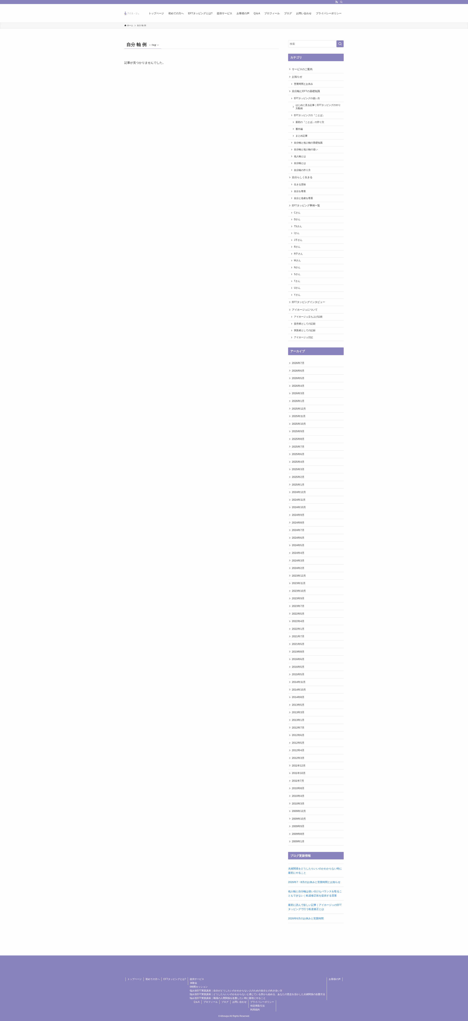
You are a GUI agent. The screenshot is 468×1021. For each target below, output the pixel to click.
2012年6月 (298, 735)
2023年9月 (298, 598)
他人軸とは (300, 156)
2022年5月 (298, 613)
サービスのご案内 (302, 69)
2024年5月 (298, 545)
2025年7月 (298, 446)
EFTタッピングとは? (174, 979)
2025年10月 (299, 423)
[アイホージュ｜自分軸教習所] (131, 13)
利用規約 (255, 1009)
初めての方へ (153, 979)
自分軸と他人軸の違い (306, 149)
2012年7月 (298, 727)
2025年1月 (298, 484)
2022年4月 (298, 621)
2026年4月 (298, 385)
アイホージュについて (305, 309)
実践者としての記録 (304, 330)
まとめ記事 (301, 136)
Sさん (297, 274)
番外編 (299, 129)
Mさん (297, 260)
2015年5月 (298, 674)
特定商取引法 (257, 1005)
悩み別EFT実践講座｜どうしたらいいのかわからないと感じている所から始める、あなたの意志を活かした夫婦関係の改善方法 (257, 994)
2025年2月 (298, 476)
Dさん (297, 219)
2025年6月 (298, 454)
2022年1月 (298, 628)
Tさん (297, 281)
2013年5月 (298, 704)
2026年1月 (298, 400)
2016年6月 (298, 659)
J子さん (298, 240)
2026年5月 (298, 378)
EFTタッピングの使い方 (307, 98)
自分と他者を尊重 (303, 198)
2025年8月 (298, 438)
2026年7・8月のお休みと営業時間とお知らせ (314, 882)
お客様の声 (335, 979)
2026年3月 (298, 393)
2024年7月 (298, 530)
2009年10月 (299, 818)
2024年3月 (298, 560)
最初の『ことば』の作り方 (310, 122)
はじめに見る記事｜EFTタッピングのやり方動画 (318, 107)
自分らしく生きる (302, 177)
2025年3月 (298, 469)
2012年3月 (298, 757)
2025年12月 (299, 408)
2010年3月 (298, 803)
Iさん (296, 233)
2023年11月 (298, 583)
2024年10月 (299, 507)
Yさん (297, 295)
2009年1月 (298, 841)
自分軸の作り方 (302, 170)
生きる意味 (300, 184)
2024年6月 (298, 537)
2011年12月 (298, 765)
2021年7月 (298, 636)
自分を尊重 (300, 191)
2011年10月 (298, 773)
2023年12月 (299, 575)
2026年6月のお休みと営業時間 (306, 918)
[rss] (336, 2)
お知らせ (297, 76)
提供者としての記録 (304, 323)
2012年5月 (298, 742)
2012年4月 (298, 750)
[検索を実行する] (340, 43)
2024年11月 (298, 499)
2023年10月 (299, 590)
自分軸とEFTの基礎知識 (306, 91)
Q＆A (197, 1002)
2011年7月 (298, 780)
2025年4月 (298, 461)
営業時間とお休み (303, 84)
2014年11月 (298, 681)
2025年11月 (298, 416)
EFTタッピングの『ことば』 (309, 115)
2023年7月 (298, 606)
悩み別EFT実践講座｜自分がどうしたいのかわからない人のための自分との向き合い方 (236, 990)
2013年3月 (298, 712)
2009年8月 (298, 833)
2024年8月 (298, 522)
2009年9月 (298, 826)
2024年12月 (299, 492)
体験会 (193, 983)
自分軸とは (300, 163)
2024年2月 (298, 568)
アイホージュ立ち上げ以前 (308, 317)
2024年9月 (298, 514)
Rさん (297, 247)
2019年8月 (298, 651)
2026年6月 (298, 370)
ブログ (225, 1002)
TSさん (298, 226)
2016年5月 (298, 666)
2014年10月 (299, 689)
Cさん (297, 212)
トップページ (134, 979)
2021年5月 (298, 644)
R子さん (298, 254)
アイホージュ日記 (303, 337)
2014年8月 (298, 697)
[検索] (341, 2)
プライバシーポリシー (262, 1002)
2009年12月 (299, 811)
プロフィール (210, 1002)
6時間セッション (199, 986)
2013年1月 (298, 719)
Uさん (297, 288)
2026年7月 (298, 363)
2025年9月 (298, 431)
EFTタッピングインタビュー (308, 302)
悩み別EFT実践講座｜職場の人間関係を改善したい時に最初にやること (228, 998)
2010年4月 (298, 795)
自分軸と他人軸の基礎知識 (308, 143)
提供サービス (197, 979)
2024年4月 (298, 552)
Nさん (297, 267)
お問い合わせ (239, 1002)
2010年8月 (298, 788)
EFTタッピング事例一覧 (306, 205)
